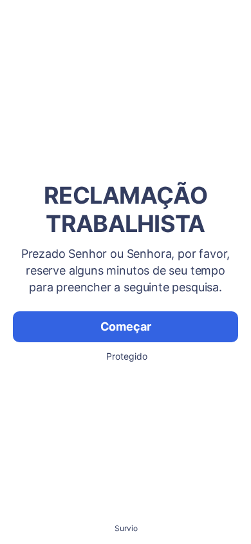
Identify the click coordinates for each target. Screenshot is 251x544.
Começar (125, 326)
